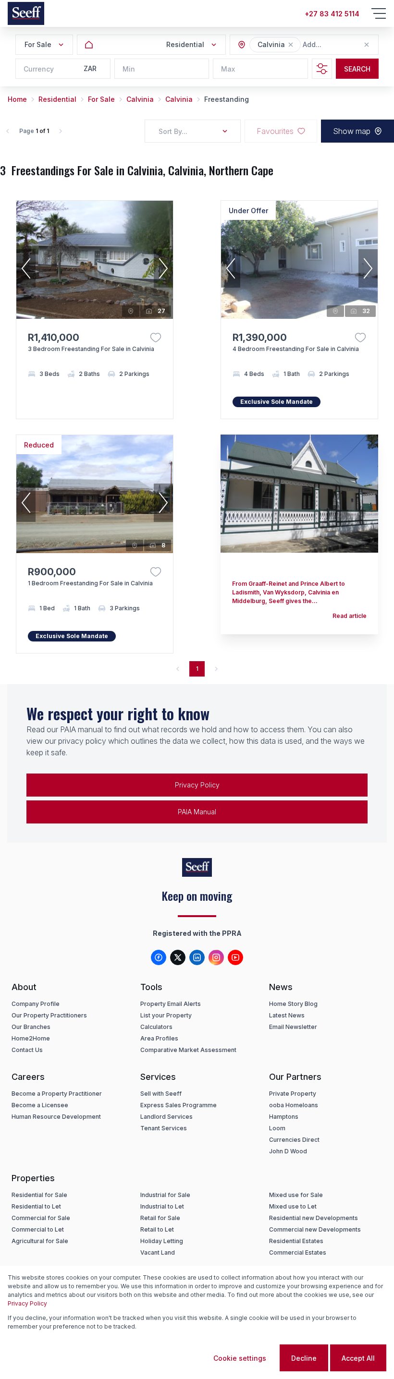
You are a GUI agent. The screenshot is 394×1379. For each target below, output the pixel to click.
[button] (291, 44)
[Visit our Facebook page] (158, 957)
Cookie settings (239, 1358)
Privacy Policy (197, 785)
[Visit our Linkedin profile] (197, 957)
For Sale (101, 99)
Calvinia (140, 99)
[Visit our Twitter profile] (177, 957)
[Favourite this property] (155, 337)
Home (17, 99)
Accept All (358, 1358)
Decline (304, 1358)
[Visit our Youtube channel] (235, 957)
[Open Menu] (378, 13)
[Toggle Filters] (322, 69)
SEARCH (357, 69)
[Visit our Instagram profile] (216, 957)
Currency (39, 69)
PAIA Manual (197, 812)
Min (129, 69)
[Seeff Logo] (26, 13)
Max (228, 69)
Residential (57, 99)
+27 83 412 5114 (332, 14)
